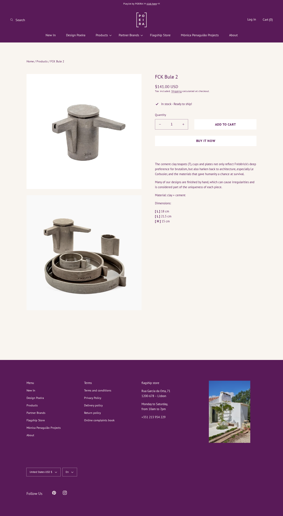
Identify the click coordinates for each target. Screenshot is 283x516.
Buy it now (205, 141)
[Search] (13, 20)
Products (42, 61)
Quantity (160, 115)
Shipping (176, 91)
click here (152, 3)
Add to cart (225, 124)
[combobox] (27, 20)
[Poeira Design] (141, 19)
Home (30, 61)
